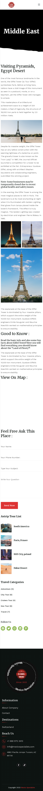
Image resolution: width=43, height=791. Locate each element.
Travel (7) (5, 612)
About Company (10, 708)
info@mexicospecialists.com (20, 747)
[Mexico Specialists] (11, 4)
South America (21, 526)
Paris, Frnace (21, 540)
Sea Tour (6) (6, 606)
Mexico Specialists (28, 787)
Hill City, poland (22, 554)
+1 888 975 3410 (15, 741)
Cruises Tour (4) (8, 600)
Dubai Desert (20, 568)
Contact (6, 713)
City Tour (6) (6, 595)
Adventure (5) (7, 589)
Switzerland (8, 727)
